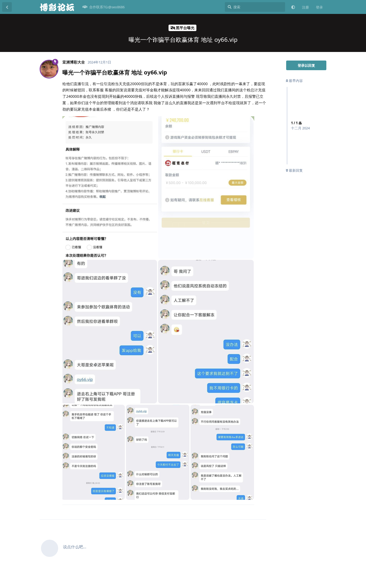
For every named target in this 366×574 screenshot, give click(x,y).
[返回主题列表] (7, 7)
